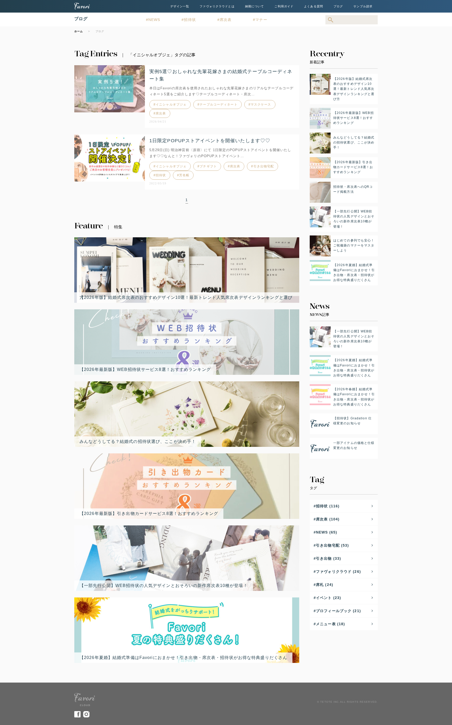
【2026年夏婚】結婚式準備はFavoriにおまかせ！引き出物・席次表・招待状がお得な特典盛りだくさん (183, 657)
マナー (261, 20)
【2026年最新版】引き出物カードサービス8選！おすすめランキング (149, 513)
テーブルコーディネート (218, 104)
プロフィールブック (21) (338, 611)
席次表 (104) (328, 519)
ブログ (338, 6)
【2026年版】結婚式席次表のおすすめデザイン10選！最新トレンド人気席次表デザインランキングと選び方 (186, 297)
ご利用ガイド (283, 6)
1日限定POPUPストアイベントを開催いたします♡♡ (209, 140)
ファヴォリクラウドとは (217, 6)
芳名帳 (184, 175)
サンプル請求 (362, 6)
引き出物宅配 (263, 166)
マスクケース (261, 104)
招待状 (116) (328, 506)
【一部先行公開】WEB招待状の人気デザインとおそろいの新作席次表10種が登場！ (164, 585)
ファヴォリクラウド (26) (338, 571)
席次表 (225, 20)
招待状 (190, 20)
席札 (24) (324, 585)
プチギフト (208, 166)
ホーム (78, 31)
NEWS (154, 20)
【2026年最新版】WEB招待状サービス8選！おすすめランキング (145, 369)
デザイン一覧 (179, 6)
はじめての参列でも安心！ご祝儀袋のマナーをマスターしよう (353, 245)
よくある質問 (313, 6)
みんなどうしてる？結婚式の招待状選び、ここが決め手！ (138, 441)
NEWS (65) (326, 532)
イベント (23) (328, 598)
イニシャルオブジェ (171, 104)
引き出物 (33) (328, 558)
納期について (254, 6)
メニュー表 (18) (330, 624)
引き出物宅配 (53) (332, 545)
